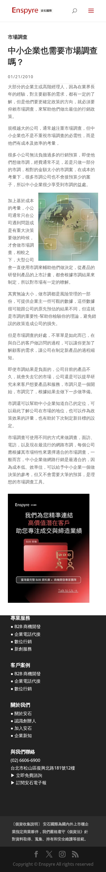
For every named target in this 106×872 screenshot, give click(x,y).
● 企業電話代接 (25, 634)
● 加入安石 (21, 728)
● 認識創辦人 (23, 721)
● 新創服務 (21, 649)
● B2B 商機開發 (26, 626)
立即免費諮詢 (29, 775)
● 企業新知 (21, 735)
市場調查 (17, 37)
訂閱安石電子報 (31, 783)
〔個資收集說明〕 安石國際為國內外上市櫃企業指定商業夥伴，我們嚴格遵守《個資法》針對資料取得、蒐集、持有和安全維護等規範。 (50, 831)
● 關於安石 (21, 713)
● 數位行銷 (21, 641)
